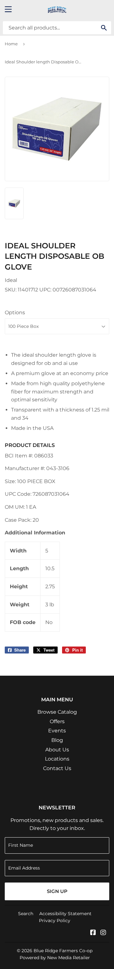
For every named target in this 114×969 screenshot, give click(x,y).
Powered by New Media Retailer (55, 957)
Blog (57, 740)
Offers (57, 721)
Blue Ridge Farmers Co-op (63, 950)
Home (11, 43)
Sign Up (57, 891)
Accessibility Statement (65, 913)
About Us (57, 750)
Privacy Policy (54, 920)
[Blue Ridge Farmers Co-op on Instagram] (103, 933)
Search (25, 913)
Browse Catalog (57, 712)
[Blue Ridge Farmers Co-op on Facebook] (93, 933)
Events (57, 731)
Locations (57, 759)
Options (15, 312)
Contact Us (57, 768)
